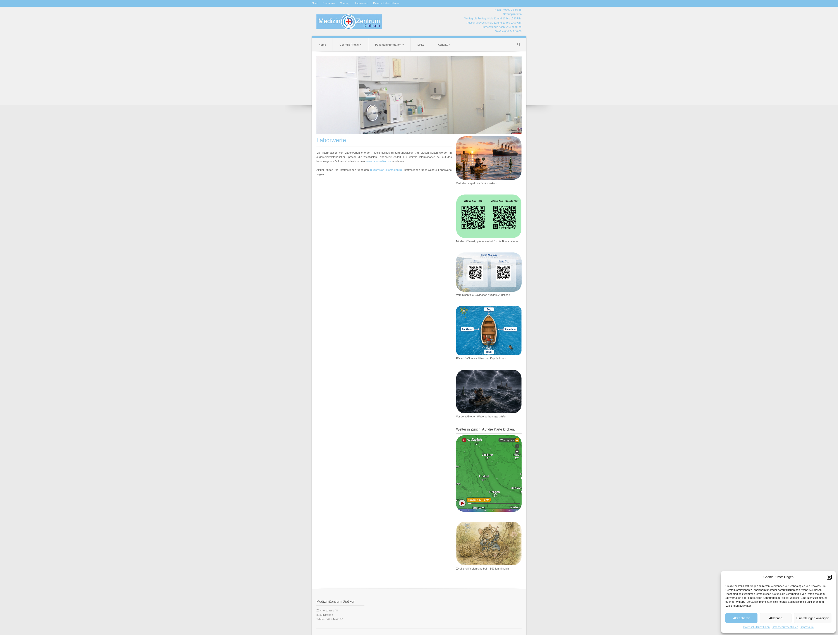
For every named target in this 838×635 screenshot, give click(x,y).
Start (315, 3)
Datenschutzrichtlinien (756, 627)
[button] (829, 577)
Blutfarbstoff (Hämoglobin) (386, 170)
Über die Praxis (351, 44)
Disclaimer (329, 3)
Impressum (807, 627)
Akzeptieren (741, 618)
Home (322, 44)
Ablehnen (775, 618)
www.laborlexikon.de (378, 161)
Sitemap (345, 3)
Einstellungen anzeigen (812, 618)
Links (420, 44)
